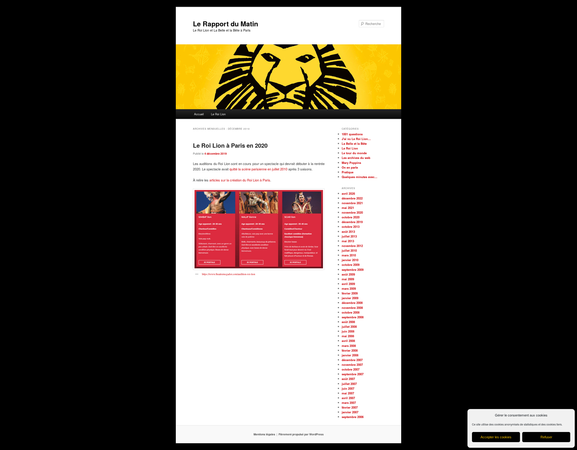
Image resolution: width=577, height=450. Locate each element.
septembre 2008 (353, 317)
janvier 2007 (350, 412)
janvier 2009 (350, 298)
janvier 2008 (350, 355)
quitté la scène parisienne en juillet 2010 (258, 169)
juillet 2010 (349, 250)
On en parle (350, 167)
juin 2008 (348, 331)
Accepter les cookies (496, 437)
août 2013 (348, 231)
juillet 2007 (349, 384)
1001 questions (352, 134)
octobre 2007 (350, 369)
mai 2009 (348, 279)
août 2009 (348, 274)
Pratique (347, 172)
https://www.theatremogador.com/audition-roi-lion (228, 274)
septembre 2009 (353, 269)
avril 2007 (348, 398)
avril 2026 (348, 193)
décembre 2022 (352, 198)
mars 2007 (349, 402)
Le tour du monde (354, 153)
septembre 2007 (353, 374)
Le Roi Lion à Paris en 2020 (230, 145)
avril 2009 (348, 284)
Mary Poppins (351, 163)
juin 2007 (348, 388)
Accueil (199, 114)
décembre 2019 (352, 222)
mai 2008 (348, 336)
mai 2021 (348, 208)
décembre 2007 (352, 360)
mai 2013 (348, 241)
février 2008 (350, 350)
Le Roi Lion (218, 114)
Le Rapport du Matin (225, 23)
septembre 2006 (353, 417)
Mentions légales (264, 434)
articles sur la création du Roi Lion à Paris (239, 180)
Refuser (546, 437)
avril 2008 (348, 341)
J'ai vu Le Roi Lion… (356, 139)
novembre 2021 (352, 203)
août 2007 (348, 379)
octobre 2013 (350, 226)
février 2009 (350, 293)
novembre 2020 (352, 212)
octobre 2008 (350, 312)
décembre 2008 (352, 303)
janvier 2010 (350, 260)
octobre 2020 (350, 217)
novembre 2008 (352, 307)
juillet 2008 (349, 326)
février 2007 (350, 407)
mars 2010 (349, 255)
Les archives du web (356, 158)
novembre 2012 (352, 246)
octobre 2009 (350, 264)
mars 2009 (349, 288)
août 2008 (348, 322)
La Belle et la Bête (354, 143)
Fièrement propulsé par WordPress (301, 434)
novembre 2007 (352, 364)
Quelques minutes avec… (359, 177)
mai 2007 (348, 393)
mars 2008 (349, 346)
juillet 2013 (349, 236)
